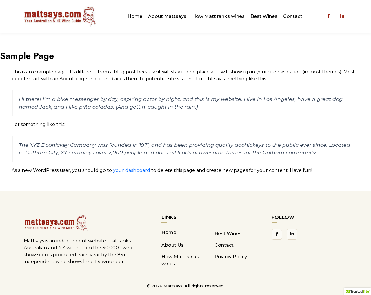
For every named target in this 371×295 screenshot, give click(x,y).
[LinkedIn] (342, 16)
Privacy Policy (230, 256)
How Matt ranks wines (218, 16)
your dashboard (131, 170)
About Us (172, 245)
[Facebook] (328, 16)
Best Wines (263, 16)
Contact (292, 16)
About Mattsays (167, 16)
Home (135, 16)
